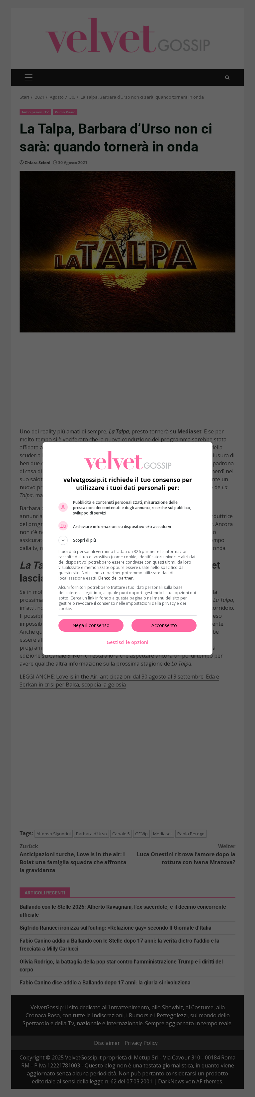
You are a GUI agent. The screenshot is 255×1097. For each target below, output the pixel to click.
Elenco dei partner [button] (115, 578)
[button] (127, 540)
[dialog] (127, 548)
